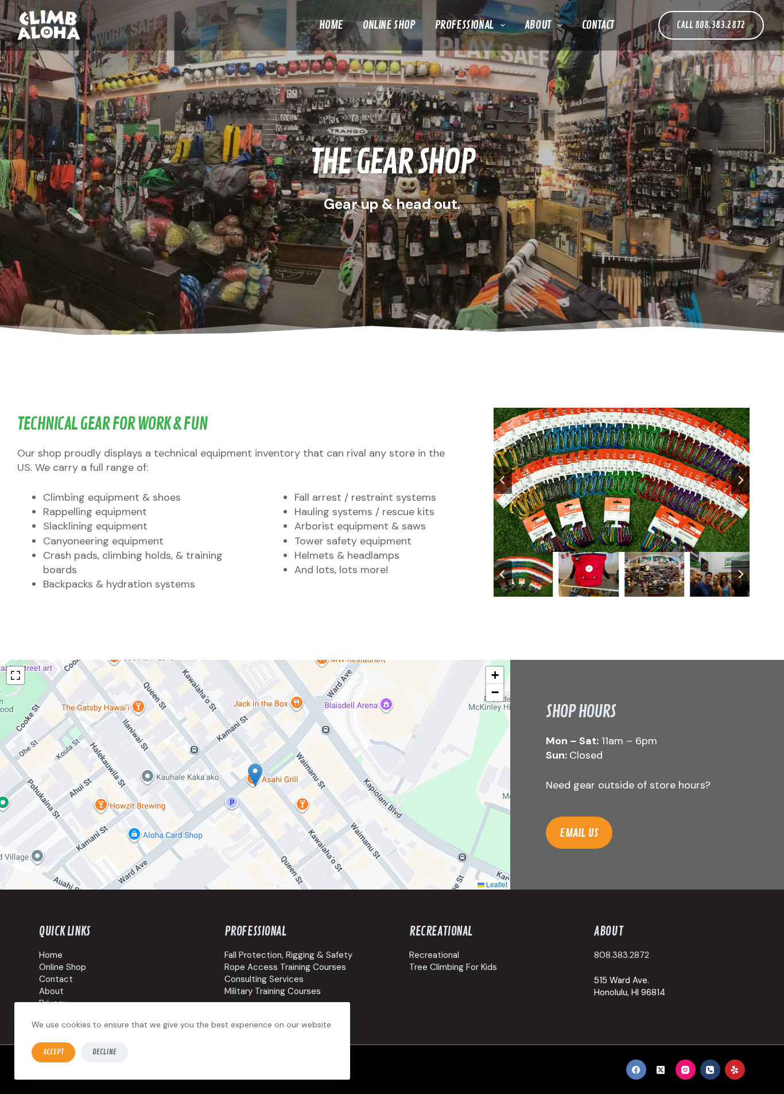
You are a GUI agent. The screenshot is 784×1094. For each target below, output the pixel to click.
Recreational (434, 955)
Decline (104, 1052)
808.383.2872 (621, 955)
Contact (598, 25)
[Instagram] (686, 1070)
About (538, 25)
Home (331, 25)
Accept (53, 1052)
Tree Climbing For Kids (453, 967)
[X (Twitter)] (661, 1070)
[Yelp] (735, 1070)
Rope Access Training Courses (285, 967)
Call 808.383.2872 (711, 25)
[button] (523, 574)
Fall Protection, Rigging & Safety (288, 955)
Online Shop (389, 25)
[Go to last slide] (503, 480)
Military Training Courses (272, 991)
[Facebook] (636, 1070)
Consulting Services (264, 979)
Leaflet (495, 884)
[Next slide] (740, 480)
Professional (464, 25)
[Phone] (710, 1070)
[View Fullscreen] (15, 675)
